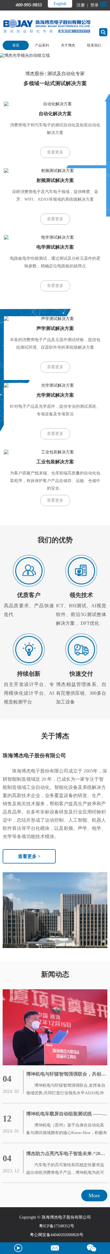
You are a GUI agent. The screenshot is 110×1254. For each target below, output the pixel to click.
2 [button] (63, 53)
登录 (94, 5)
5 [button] (86, 53)
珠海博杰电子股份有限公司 (34, 755)
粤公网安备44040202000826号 (56, 1235)
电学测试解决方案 (55, 247)
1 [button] (55, 53)
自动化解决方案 (55, 113)
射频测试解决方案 (55, 180)
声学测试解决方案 (55, 328)
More (94, 1195)
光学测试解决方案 (55, 395)
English (60, 3)
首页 (15, 45)
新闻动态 (55, 974)
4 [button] (78, 53)
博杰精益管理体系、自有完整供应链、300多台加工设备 (81, 687)
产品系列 (42, 45)
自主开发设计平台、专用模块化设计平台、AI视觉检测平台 (29, 687)
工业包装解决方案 (55, 461)
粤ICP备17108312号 (56, 1226)
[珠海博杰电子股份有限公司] (55, 1027)
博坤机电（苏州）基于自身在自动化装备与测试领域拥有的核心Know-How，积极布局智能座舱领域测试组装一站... (66, 1130)
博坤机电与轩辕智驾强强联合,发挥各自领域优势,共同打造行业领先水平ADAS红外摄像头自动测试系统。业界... (65, 1090)
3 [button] (70, 53)
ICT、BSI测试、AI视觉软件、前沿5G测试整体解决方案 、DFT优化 (81, 609)
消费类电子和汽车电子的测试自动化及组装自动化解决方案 (55, 129)
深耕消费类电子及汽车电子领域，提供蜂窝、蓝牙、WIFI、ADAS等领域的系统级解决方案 (55, 196)
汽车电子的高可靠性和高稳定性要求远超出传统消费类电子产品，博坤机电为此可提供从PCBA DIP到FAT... (65, 1169)
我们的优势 (55, 540)
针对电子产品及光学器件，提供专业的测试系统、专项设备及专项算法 (55, 410)
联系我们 (94, 45)
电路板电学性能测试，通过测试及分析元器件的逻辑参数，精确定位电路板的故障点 (55, 262)
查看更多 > (29, 856)
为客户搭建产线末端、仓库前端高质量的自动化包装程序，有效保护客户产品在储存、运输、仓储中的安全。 (55, 481)
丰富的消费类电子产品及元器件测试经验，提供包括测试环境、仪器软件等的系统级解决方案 (55, 344)
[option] (55, 55)
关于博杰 (68, 45)
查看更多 (55, 152)
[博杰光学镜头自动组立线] (55, 55)
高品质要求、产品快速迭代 (29, 604)
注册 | (83, 5)
